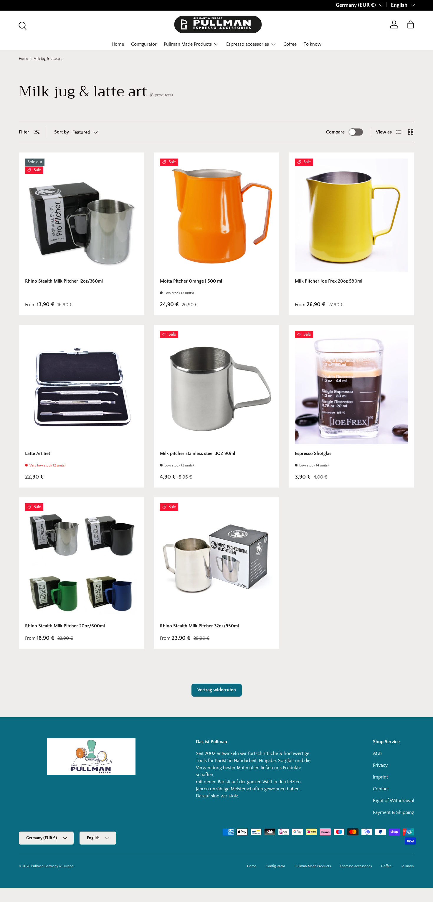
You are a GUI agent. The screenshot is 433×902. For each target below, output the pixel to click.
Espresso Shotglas (313, 453)
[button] (410, 24)
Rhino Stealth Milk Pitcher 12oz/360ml (64, 281)
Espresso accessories (247, 44)
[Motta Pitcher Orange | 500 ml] (216, 215)
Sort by (61, 132)
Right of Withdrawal (393, 800)
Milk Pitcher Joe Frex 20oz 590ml (328, 281)
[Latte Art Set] (81, 387)
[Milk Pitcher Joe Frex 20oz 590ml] (351, 215)
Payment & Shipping (393, 812)
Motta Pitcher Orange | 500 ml (191, 281)
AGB (377, 753)
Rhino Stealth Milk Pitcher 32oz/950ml (199, 626)
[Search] (21, 25)
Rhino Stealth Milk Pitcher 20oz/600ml (65, 626)
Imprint (380, 777)
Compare (335, 132)
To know (312, 44)
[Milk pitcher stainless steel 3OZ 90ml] (216, 387)
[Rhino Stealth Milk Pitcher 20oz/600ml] (81, 559)
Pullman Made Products (188, 44)
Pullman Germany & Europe (52, 866)
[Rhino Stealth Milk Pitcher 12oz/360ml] (81, 215)
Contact (381, 788)
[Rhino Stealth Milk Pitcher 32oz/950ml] (216, 559)
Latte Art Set (37, 453)
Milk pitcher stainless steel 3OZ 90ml (197, 453)
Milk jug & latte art (48, 59)
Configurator (144, 44)
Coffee (290, 44)
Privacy (380, 765)
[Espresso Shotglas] (351, 387)
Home (118, 44)
